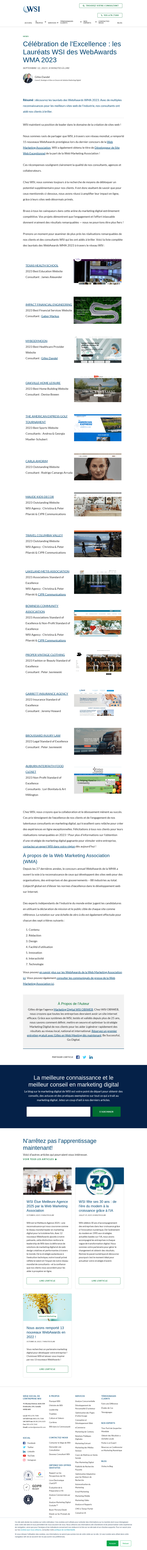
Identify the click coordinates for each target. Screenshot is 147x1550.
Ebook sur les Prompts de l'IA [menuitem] (59, 1515)
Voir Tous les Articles (38, 1159)
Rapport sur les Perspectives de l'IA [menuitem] (57, 1474)
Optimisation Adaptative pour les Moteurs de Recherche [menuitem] (85, 1477)
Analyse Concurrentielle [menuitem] (85, 1401)
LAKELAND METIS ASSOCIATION (47, 571)
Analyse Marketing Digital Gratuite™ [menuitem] (60, 1504)
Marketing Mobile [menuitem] (82, 1496)
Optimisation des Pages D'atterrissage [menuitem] (85, 1414)
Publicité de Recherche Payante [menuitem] (84, 1468)
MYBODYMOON (36, 341)
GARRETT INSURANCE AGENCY (47, 693)
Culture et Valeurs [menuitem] (56, 1418)
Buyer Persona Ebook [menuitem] (58, 1510)
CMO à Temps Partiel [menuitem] (84, 1509)
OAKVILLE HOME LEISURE (43, 383)
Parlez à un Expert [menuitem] (108, 1443)
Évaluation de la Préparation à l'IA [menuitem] (56, 1489)
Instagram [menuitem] (32, 1460)
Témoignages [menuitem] (106, 1412)
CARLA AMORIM (37, 461)
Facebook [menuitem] (31, 1443)
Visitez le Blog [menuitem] (107, 1466)
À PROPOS (39, 22)
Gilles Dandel (49, 358)
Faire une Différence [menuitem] (109, 1404)
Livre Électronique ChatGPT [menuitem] (56, 1482)
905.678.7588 (111, 15)
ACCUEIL (28, 23)
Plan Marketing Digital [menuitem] (84, 1462)
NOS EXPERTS (87, 22)
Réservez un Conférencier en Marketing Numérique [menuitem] (111, 1449)
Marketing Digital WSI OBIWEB (73, 1009)
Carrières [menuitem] (53, 1422)
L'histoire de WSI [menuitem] (56, 1405)
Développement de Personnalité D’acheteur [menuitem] (85, 1407)
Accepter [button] (112, 1543)
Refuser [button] (126, 1543)
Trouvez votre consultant (102, 5)
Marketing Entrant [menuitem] (83, 1443)
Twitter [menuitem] (31, 1447)
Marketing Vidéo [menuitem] (82, 1500)
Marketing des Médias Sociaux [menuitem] (84, 1449)
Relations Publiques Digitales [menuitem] (83, 1437)
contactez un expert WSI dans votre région (49, 846)
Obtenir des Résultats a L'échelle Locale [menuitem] (111, 1437)
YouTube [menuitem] (31, 1456)
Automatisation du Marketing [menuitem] (82, 1486)
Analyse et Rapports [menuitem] (83, 1504)
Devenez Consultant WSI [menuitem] (59, 1454)
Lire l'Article (47, 1281)
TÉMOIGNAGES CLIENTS (66, 22)
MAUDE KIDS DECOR (40, 496)
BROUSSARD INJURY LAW (43, 735)
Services (52, 23)
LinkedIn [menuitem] (31, 1451)
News (26, 36)
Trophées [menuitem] (53, 1414)
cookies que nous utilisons (31, 1529)
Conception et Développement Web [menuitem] (84, 1421)
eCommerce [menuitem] (80, 1427)
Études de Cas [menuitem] (107, 1408)
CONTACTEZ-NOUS (104, 22)
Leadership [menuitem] (53, 1410)
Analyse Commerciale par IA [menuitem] (59, 1496)
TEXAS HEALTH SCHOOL (42, 265)
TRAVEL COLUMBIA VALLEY (44, 535)
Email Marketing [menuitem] (82, 1491)
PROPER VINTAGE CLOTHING (45, 654)
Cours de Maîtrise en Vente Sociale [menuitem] (86, 1456)
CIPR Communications (52, 594)
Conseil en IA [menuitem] (80, 1513)
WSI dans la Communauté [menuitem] (59, 1427)
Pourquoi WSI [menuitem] (54, 1401)
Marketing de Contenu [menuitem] (84, 1432)
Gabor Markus (50, 316)
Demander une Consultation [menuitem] (55, 1448)
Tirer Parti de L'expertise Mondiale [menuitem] (111, 1430)
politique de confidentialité (64, 1529)
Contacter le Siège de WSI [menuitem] (59, 1443)
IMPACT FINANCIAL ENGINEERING (49, 304)
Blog (119, 23)
